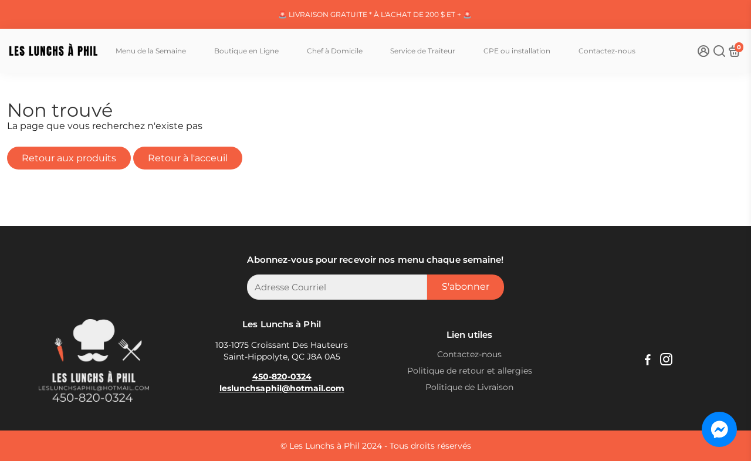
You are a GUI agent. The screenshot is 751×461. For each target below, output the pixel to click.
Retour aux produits (69, 158)
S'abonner (465, 286)
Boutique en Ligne (246, 50)
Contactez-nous (607, 50)
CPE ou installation (516, 50)
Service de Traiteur (422, 50)
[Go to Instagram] (666, 361)
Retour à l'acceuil (188, 158)
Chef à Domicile (335, 50)
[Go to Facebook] (647, 361)
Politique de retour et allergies (469, 370)
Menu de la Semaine (151, 50)
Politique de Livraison (469, 387)
